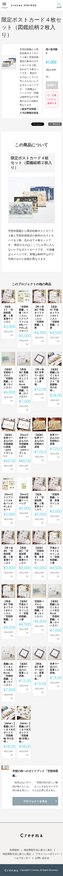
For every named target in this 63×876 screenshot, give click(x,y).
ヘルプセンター (22, 858)
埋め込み (56, 124)
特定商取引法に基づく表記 (17, 854)
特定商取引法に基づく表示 (38, 850)
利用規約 (14, 850)
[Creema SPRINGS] (23, 5)
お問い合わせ (42, 858)
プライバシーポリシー (47, 854)
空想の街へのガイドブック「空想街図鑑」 (35, 773)
